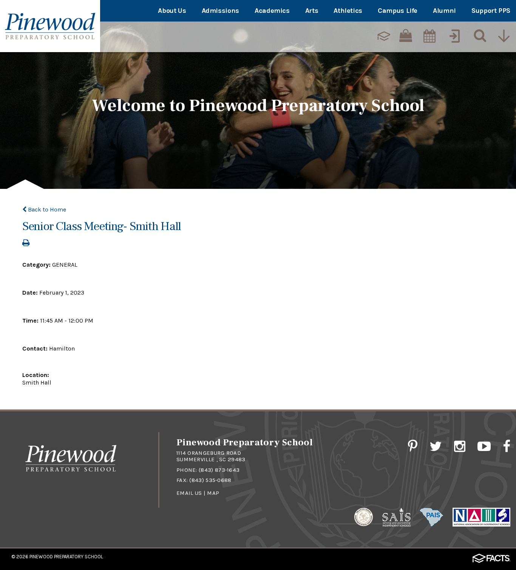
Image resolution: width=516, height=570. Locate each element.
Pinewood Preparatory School (66, 556)
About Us (172, 10)
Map (213, 493)
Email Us (189, 493)
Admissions (220, 10)
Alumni (444, 10)
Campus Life (397, 10)
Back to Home (46, 209)
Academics (272, 10)
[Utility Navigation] (503, 36)
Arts (311, 10)
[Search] (478, 36)
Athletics (348, 10)
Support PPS (490, 10)
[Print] (25, 243)
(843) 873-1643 (219, 470)
